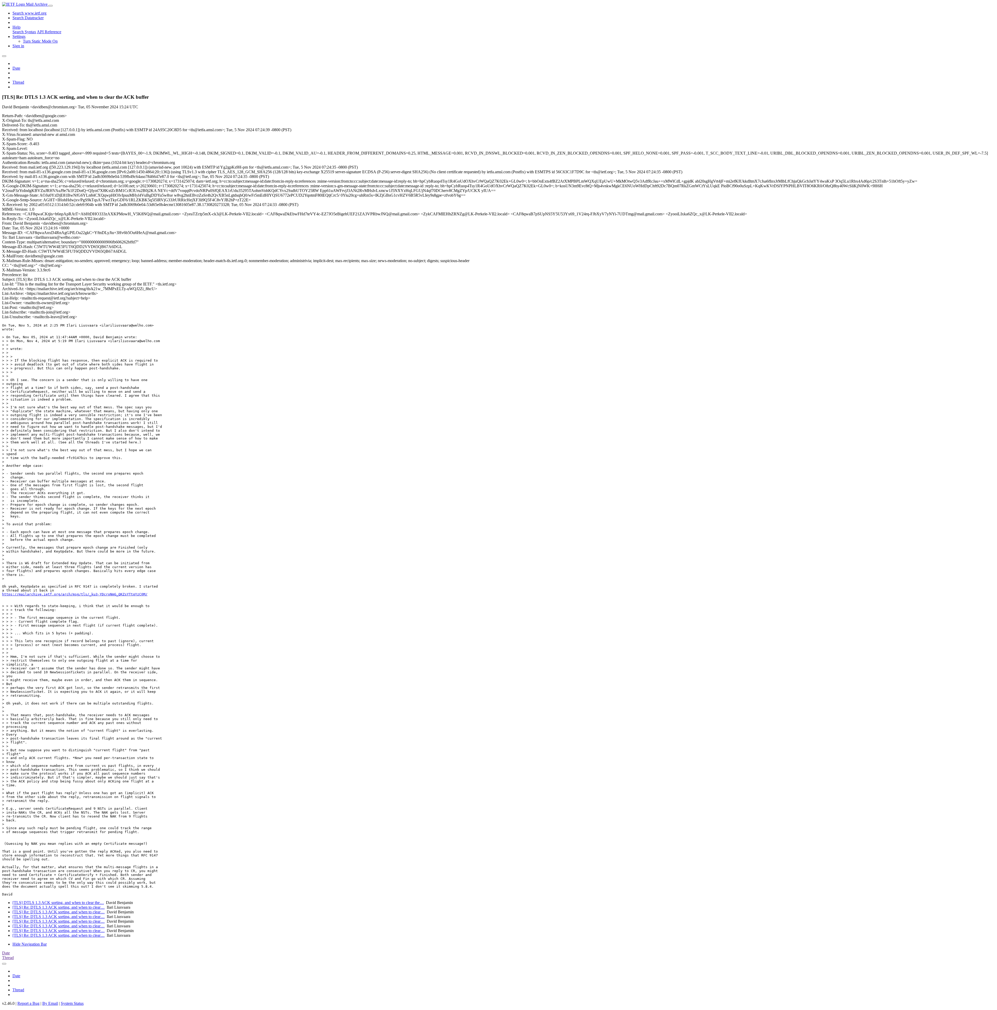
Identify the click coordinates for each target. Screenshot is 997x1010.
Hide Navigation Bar (29, 944)
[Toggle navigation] (51, 5)
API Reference (49, 32)
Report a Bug (28, 1003)
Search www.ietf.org (29, 13)
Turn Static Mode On (40, 41)
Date (16, 68)
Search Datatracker (28, 18)
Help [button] (16, 27)
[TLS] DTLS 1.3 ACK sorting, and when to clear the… (58, 902)
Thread (18, 82)
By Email (50, 1003)
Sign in (18, 46)
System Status (72, 1003)
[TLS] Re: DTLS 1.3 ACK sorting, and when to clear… (58, 907)
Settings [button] (18, 36)
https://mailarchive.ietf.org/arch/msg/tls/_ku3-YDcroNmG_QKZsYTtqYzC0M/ (74, 594)
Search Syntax (24, 32)
